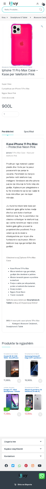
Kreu (4, 17)
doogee (11, 387)
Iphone (9, 153)
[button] (42, 26)
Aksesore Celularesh (9, 67)
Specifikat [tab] (29, 131)
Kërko (40, 9)
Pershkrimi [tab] (7, 131)
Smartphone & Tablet (18, 17)
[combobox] (19, 9)
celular (6, 387)
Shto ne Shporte (25, 484)
